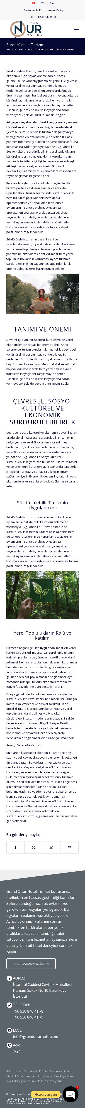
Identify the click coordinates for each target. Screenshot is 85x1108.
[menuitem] (33, 3)
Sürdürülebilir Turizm (24, 44)
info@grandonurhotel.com (35, 1036)
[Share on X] (33, 847)
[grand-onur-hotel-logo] (35, 29)
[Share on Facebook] (15, 847)
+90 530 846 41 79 (28, 1017)
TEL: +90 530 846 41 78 (42, 17)
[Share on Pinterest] (69, 847)
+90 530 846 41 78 (28, 1011)
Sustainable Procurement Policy (44, 10)
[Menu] (76, 29)
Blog (53, 3)
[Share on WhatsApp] (52, 847)
